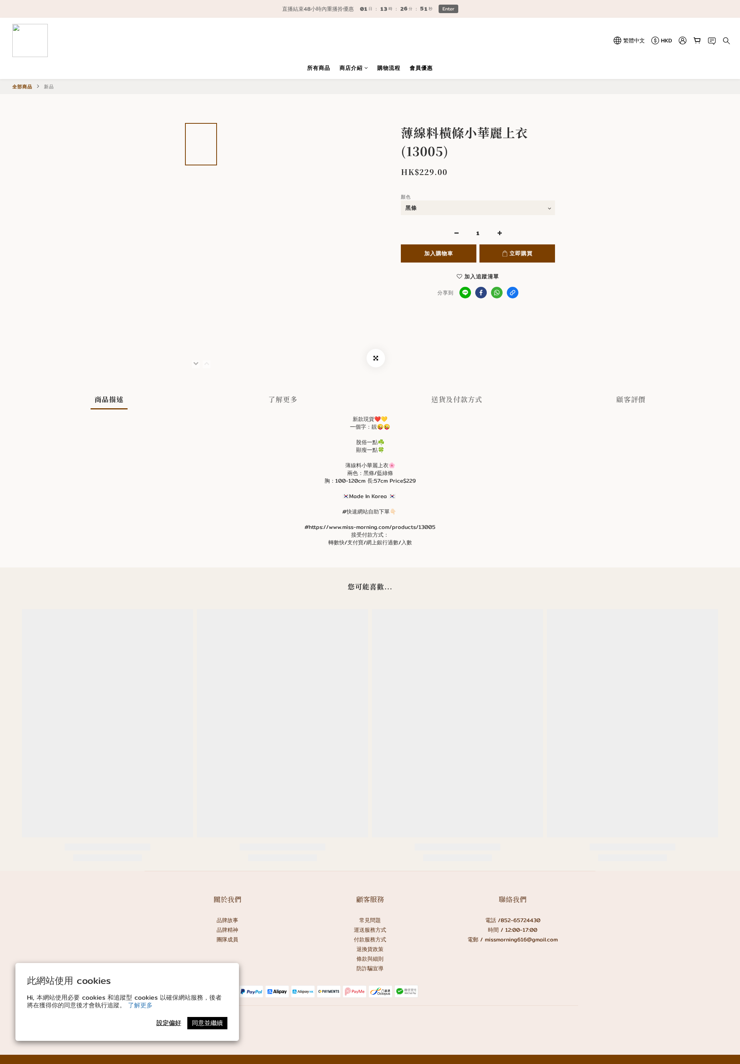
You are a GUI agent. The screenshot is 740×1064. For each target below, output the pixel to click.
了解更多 (140, 1005)
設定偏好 (168, 1023)
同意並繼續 (207, 1023)
